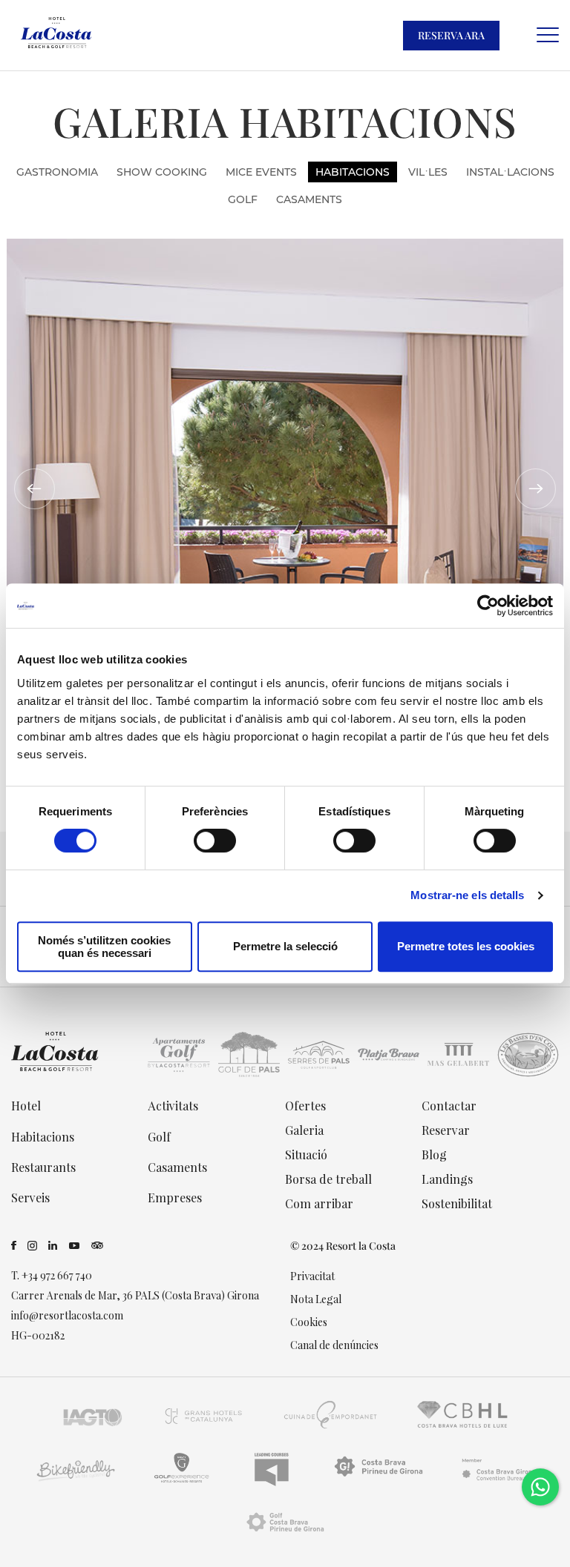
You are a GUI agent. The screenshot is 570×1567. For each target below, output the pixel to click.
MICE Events (261, 172)
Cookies (308, 1322)
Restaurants (43, 1167)
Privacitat (312, 1276)
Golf (243, 199)
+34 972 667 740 (57, 1275)
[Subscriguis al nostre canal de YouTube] (74, 1246)
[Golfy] (181, 1482)
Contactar (449, 1105)
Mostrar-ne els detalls (467, 895)
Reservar (446, 1130)
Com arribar (319, 1203)
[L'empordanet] (331, 1428)
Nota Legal (315, 1299)
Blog (434, 1154)
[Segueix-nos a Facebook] (13, 1245)
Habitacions (352, 172)
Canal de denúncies (334, 1345)
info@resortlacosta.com (67, 1315)
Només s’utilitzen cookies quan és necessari (104, 946)
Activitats (173, 1105)
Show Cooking (162, 172)
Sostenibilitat (457, 1203)
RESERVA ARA (451, 35)
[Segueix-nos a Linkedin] (53, 1245)
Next (535, 488)
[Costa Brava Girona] (499, 1482)
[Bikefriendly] (74, 1482)
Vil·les (428, 172)
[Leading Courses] (271, 1482)
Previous (34, 488)
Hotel (26, 1105)
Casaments (309, 199)
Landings (447, 1179)
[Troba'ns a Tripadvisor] (97, 1246)
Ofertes (305, 1105)
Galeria (304, 1130)
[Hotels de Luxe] (463, 1428)
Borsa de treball (328, 1179)
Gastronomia (57, 172)
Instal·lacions (510, 172)
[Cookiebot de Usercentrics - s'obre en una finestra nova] (488, 605)
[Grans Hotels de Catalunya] (203, 1428)
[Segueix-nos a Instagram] (32, 1245)
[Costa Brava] (378, 1482)
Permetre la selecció (285, 946)
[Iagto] (93, 1428)
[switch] (215, 840)
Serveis (30, 1197)
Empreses (175, 1197)
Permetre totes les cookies (465, 946)
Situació (306, 1154)
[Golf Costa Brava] (284, 1535)
